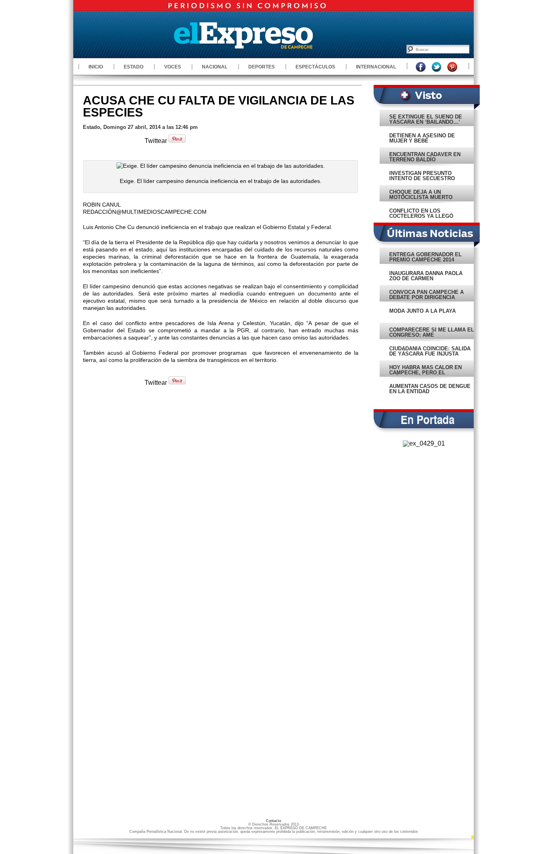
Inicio (95, 67)
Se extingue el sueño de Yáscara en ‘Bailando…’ (425, 119)
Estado (133, 67)
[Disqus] (220, 502)
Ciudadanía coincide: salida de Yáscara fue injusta (430, 351)
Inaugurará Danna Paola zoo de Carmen (426, 275)
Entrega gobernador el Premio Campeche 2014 (425, 257)
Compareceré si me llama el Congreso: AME (431, 332)
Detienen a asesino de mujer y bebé (422, 138)
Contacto (273, 821)
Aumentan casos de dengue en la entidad (430, 388)
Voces (172, 67)
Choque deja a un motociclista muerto (420, 194)
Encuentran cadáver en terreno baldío (425, 157)
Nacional (214, 67)
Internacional (376, 67)
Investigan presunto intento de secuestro (422, 175)
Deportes (261, 67)
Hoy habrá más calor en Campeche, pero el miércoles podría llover (427, 372)
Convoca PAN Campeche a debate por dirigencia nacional (426, 297)
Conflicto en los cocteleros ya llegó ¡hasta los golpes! (421, 216)
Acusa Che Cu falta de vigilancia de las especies (218, 106)
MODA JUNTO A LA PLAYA (422, 311)
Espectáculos (315, 67)
